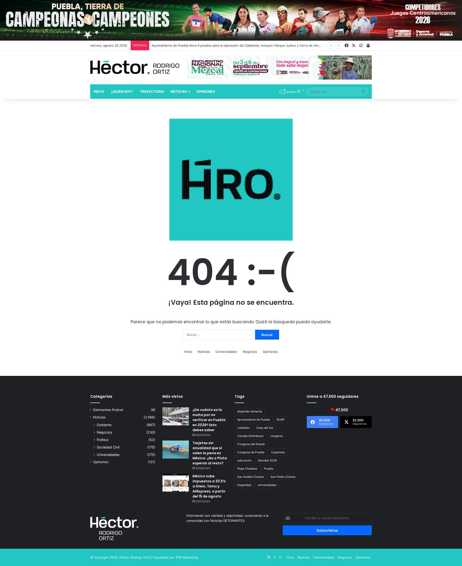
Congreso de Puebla (250, 452)
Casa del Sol (264, 427)
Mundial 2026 (267, 460)
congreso (276, 436)
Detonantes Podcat (108, 410)
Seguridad (244, 485)
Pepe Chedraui (247, 468)
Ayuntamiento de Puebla (253, 419)
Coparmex (278, 452)
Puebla (268, 468)
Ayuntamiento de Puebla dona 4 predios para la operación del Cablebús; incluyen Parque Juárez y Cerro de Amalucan (240, 45)
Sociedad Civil (108, 447)
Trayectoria (152, 91)
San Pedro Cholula (282, 477)
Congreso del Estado (251, 444)
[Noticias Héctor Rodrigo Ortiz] (134, 67)
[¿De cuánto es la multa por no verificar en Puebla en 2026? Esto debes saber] (175, 416)
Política (102, 440)
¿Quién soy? (122, 91)
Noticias (179, 91)
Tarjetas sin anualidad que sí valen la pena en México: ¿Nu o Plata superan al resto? (209, 453)
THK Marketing (186, 557)
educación (244, 460)
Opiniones (205, 91)
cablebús (243, 427)
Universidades (226, 352)
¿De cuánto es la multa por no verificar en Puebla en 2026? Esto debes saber (208, 419)
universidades (267, 485)
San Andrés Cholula (250, 477)
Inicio (99, 91)
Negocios (250, 352)
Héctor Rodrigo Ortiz (134, 557)
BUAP (281, 419)
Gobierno (104, 425)
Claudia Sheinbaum (250, 436)
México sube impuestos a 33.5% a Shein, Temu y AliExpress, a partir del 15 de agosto (209, 486)
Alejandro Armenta (249, 411)
